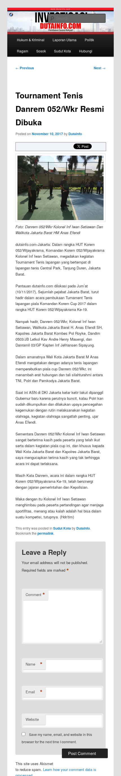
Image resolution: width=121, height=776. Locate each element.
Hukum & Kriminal (30, 39)
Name (34, 664)
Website (32, 719)
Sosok (41, 50)
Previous (24, 67)
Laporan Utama (65, 39)
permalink (45, 533)
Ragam (22, 50)
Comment (35, 594)
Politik (89, 39)
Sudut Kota (62, 50)
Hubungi (85, 50)
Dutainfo (75, 133)
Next (100, 67)
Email (34, 691)
